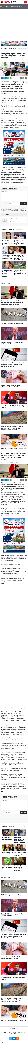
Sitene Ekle (13, 1033)
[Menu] (25, 2)
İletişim (14, 1032)
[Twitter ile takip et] (10, 1038)
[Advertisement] (14, 24)
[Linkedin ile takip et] (14, 1038)
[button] (21, 78)
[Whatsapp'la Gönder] (8, 78)
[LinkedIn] (6, 78)
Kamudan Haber (12, 48)
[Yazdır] (10, 78)
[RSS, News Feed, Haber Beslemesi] (17, 1038)
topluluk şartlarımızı (11, 208)
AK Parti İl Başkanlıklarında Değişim (14, 6)
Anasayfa (5, 48)
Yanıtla (11, 221)
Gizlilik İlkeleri (21, 1032)
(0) (14, 221)
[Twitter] (4, 78)
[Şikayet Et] (25, 221)
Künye (10, 1032)
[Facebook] (2, 78)
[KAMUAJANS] (8, 2)
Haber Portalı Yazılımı (8, 1042)
